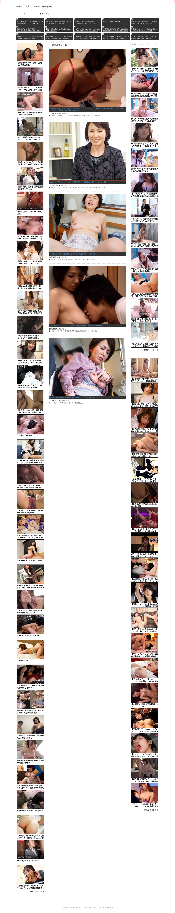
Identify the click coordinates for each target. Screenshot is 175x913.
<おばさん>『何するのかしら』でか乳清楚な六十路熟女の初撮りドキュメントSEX (78, 182)
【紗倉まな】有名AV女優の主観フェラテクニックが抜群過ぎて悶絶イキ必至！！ (87, 22)
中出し (64, 403)
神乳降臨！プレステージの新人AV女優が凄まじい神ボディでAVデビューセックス (144, 29)
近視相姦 (94, 331)
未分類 (64, 113)
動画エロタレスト (37, 891)
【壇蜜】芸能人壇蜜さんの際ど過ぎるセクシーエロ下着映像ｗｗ (59, 29)
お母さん (61, 116)
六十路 (60, 331)
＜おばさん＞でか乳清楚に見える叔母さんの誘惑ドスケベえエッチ (72, 254)
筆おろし (87, 331)
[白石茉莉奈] (103, 26)
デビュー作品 (62, 187)
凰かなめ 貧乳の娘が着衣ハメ (111, 21)
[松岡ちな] (74, 26)
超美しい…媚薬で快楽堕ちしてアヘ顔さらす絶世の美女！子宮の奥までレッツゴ (144, 22)
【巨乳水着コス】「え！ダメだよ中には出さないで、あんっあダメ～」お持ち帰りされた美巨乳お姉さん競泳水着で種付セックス (87, 37)
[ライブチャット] (103, 34)
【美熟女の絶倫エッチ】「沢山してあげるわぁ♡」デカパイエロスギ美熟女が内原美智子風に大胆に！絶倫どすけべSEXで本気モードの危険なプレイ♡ (87, 109)
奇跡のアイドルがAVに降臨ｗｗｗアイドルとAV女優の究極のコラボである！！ (59, 22)
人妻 (87, 187)
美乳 (88, 116)
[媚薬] (46, 34)
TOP (25, 14)
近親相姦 (98, 116)
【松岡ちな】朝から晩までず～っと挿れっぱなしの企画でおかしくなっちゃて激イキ (87, 29)
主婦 (83, 187)
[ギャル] (132, 34)
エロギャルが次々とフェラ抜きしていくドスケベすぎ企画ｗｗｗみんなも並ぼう (144, 37)
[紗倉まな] (74, 19)
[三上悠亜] (46, 19)
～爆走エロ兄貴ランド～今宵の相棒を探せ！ (35, 6)
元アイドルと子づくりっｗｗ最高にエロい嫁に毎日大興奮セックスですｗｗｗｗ (30, 22)
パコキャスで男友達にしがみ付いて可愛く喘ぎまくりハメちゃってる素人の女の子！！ (116, 37)
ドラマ (53, 403)
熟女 (83, 116)
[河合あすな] (132, 26)
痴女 (84, 259)
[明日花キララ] (17, 26)
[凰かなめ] (103, 19)
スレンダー (69, 116)
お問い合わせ (44, 14)
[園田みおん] (132, 19)
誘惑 (92, 259)
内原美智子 (77, 116)
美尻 (92, 116)
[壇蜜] (46, 26)
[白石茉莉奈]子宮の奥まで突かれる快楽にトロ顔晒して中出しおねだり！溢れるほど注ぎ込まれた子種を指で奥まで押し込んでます (116, 30)
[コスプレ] (74, 34)
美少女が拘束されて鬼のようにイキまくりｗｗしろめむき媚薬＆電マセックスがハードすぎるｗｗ (59, 37)
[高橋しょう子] (17, 19)
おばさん (54, 116)
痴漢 (67, 401)
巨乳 (76, 259)
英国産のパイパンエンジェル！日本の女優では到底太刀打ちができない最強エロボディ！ (30, 37)
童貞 (81, 331)
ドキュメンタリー (74, 187)
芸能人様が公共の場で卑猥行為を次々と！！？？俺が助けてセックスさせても (29, 29)
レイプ (58, 403)
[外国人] (17, 34)
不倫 (59, 259)
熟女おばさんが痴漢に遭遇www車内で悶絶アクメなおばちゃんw (71, 397)
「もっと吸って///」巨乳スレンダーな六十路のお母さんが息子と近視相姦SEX (76, 326)
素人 (103, 187)
